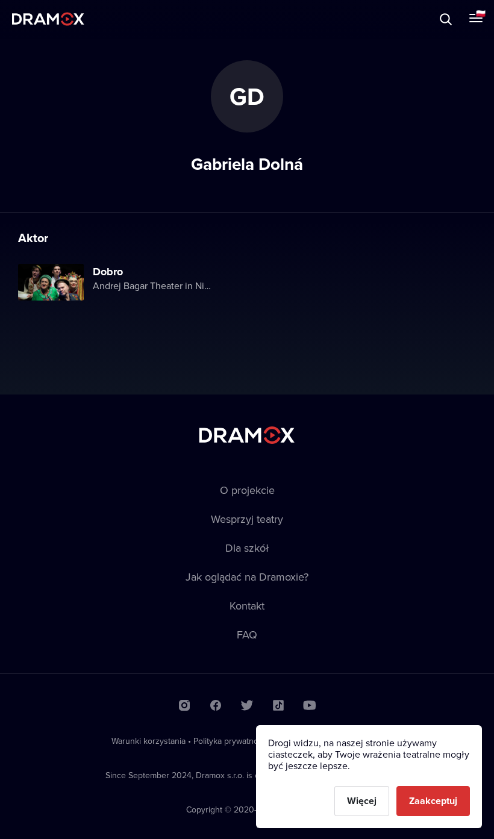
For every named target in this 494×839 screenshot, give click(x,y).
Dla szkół (247, 547)
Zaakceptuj (433, 801)
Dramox (48, 19)
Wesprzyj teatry (247, 518)
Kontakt (247, 605)
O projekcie (247, 489)
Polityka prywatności (231, 741)
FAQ (247, 634)
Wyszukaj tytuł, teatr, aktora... (114, 19)
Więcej (362, 801)
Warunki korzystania (148, 741)
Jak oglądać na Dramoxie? (247, 576)
